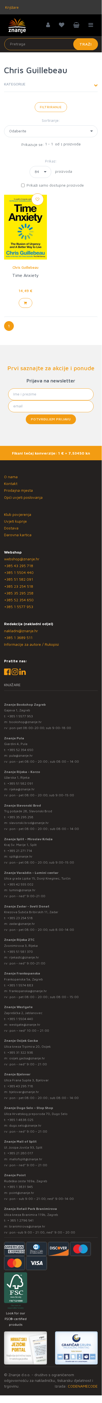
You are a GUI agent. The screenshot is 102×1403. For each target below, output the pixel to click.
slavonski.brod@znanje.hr (29, 823)
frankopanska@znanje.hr (28, 991)
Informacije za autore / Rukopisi (31, 644)
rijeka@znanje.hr (22, 789)
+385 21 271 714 (19, 851)
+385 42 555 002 (20, 884)
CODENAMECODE (83, 1386)
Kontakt (10, 483)
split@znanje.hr (21, 856)
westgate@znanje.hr (24, 1024)
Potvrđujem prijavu (51, 419)
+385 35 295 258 (18, 593)
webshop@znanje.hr (21, 559)
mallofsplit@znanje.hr (25, 1159)
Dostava (11, 528)
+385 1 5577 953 (18, 606)
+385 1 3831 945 (20, 1187)
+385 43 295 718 (18, 565)
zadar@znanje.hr (22, 924)
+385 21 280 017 (20, 1153)
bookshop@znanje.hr (25, 722)
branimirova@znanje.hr (27, 1226)
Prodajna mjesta (18, 490)
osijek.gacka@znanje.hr (27, 1058)
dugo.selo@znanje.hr (25, 1125)
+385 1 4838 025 (20, 1120)
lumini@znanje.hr (22, 890)
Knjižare (11, 7)
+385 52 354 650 (19, 599)
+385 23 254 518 (18, 586)
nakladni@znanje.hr (21, 630)
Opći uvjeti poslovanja (23, 497)
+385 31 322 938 (20, 1052)
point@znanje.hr (21, 1193)
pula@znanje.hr (21, 755)
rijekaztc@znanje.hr (24, 957)
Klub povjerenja (17, 514)
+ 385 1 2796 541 (20, 1220)
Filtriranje (51, 107)
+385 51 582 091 (18, 579)
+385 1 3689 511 (18, 637)
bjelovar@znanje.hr (24, 1092)
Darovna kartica (17, 534)
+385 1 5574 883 (20, 985)
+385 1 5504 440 (19, 572)
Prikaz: (51, 161)
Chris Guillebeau (25, 267)
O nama (11, 476)
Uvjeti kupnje (15, 521)
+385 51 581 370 (20, 952)
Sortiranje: (51, 120)
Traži (85, 44)
